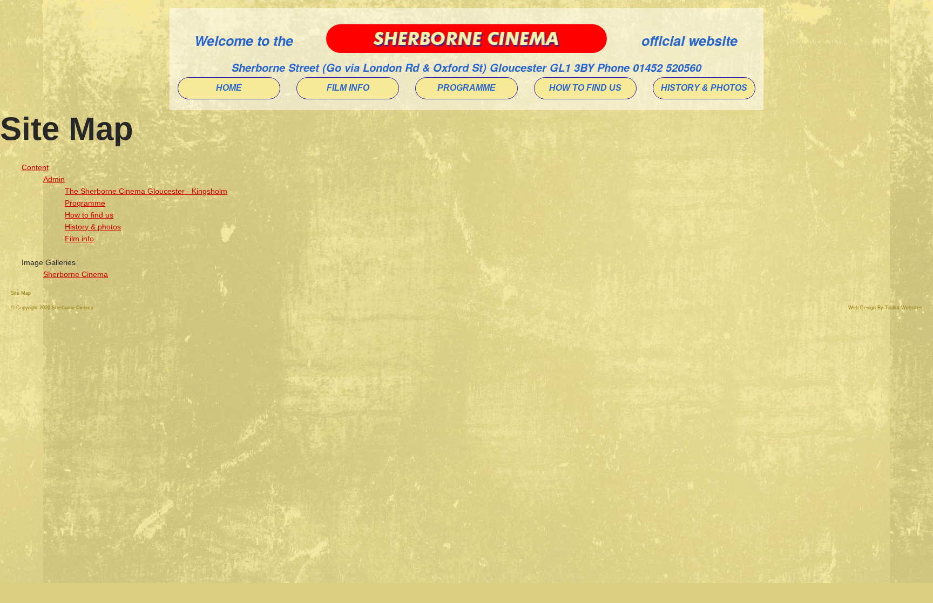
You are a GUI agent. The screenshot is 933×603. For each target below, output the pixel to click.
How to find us (585, 87)
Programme (466, 87)
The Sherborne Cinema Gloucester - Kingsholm (146, 191)
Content (35, 167)
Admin (54, 179)
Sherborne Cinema (75, 274)
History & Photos (704, 87)
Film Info (348, 87)
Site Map (21, 293)
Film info (79, 238)
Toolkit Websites (903, 307)
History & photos (93, 226)
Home (229, 87)
